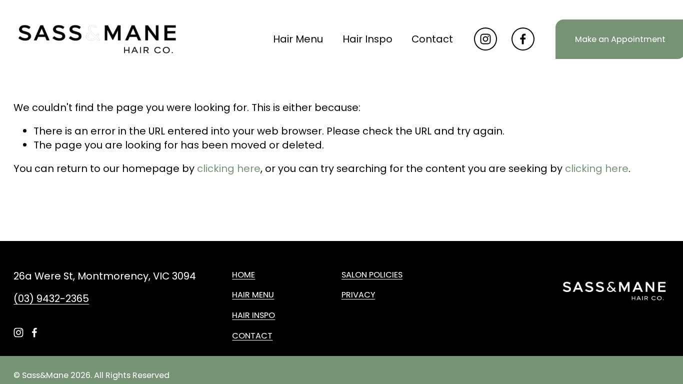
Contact (432, 39)
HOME (243, 275)
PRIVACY (358, 295)
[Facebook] (523, 39)
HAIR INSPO (253, 315)
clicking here (228, 169)
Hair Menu (298, 39)
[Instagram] (485, 39)
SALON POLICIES (372, 275)
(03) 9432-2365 (51, 299)
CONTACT (252, 336)
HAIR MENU (253, 295)
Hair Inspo (367, 39)
